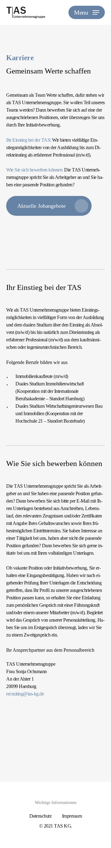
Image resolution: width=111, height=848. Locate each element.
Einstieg (20, 140)
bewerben (39, 169)
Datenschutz (40, 816)
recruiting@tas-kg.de (25, 693)
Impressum (72, 816)
